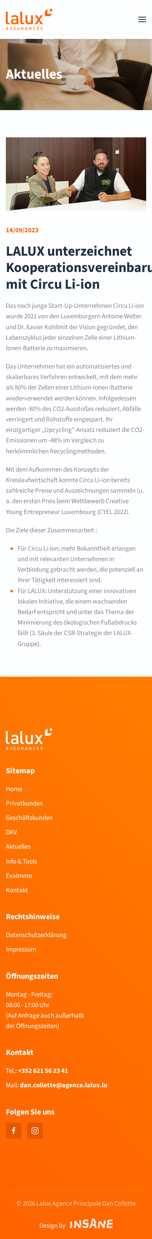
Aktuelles (18, 846)
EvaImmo (19, 876)
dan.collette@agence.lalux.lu (64, 1085)
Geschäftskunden (29, 818)
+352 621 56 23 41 (43, 1071)
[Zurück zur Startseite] (29, 19)
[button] (142, 19)
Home (14, 789)
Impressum (21, 949)
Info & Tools (21, 861)
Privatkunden (24, 803)
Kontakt (17, 890)
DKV (11, 832)
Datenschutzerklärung (36, 935)
